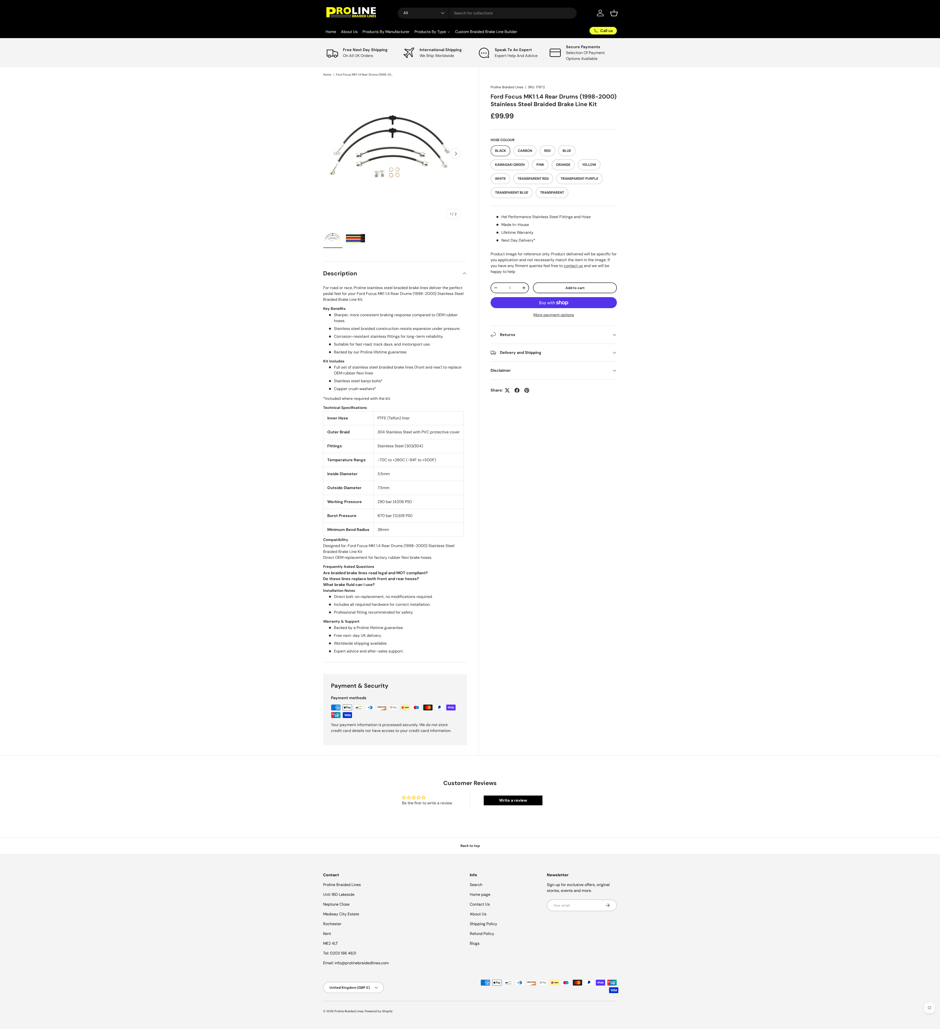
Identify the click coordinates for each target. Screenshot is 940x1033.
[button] (614, 13)
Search (476, 884)
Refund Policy (482, 933)
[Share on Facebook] (517, 390)
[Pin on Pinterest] (527, 390)
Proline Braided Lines (507, 87)
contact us (573, 265)
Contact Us (480, 904)
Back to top (470, 845)
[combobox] (487, 13)
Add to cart (575, 288)
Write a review (513, 800)
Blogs (475, 943)
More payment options (553, 314)
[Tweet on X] (507, 390)
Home (327, 75)
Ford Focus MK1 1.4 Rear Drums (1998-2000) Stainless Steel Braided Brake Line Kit (365, 75)
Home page (480, 894)
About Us (478, 914)
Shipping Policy (483, 923)
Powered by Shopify (379, 1011)
